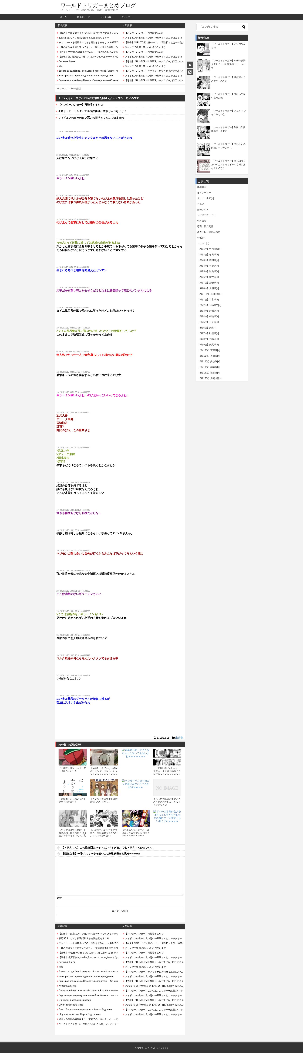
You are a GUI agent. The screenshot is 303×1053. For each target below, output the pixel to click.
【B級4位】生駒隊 (206, 316)
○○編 (199, 237)
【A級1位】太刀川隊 (207, 249)
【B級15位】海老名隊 (208, 378)
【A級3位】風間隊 (206, 260)
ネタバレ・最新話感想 (208, 232)
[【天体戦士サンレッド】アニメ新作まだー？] (72, 757)
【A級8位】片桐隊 (206, 288)
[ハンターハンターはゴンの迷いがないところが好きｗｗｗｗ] (136, 793)
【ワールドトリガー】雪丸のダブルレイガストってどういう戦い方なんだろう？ (228, 164)
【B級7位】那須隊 (206, 333)
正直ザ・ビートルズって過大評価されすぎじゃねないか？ (92, 111)
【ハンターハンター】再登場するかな (80, 104)
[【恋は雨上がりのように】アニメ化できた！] (72, 787)
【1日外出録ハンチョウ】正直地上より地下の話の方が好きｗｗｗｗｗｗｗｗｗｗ (167, 772)
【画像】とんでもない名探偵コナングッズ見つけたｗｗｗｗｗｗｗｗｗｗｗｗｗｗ (103, 772)
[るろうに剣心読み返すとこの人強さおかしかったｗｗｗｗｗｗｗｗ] (167, 787)
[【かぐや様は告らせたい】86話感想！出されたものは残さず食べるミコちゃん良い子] (72, 818)
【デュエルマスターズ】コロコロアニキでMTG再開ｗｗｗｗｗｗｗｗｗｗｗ (136, 832)
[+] (212, 198)
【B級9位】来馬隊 (206, 344)
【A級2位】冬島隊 (206, 254)
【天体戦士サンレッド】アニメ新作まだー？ (72, 769)
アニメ (200, 204)
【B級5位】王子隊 (206, 322)
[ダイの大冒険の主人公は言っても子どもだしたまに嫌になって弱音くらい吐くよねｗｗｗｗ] (167, 824)
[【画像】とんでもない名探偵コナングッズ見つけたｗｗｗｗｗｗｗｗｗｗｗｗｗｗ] (104, 757)
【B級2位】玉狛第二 (207, 305)
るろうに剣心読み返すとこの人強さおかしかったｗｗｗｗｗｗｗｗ (167, 802)
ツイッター (127, 17)
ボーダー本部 (204, 198)
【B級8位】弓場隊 (206, 339)
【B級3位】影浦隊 (206, 310)
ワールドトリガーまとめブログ (98, 5)
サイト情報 (105, 17)
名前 (59, 898)
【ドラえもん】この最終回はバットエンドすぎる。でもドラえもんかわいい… (107, 847)
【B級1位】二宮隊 (206, 299)
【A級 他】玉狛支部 (208, 294)
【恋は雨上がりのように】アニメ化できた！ (72, 800)
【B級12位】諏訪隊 (207, 361)
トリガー (201, 243)
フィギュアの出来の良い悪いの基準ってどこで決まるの (91, 117)
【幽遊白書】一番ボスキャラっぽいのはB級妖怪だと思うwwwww (101, 853)
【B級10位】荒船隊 (207, 350)
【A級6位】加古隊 (206, 277)
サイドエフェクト (206, 215)
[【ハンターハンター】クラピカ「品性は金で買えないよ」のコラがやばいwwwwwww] (104, 818)
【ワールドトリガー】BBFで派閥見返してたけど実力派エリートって (228, 64)
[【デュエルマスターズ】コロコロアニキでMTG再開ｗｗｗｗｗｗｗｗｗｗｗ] (136, 818)
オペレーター (204, 192)
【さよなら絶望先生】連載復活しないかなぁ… (103, 800)
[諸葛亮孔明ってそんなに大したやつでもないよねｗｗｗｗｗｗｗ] (136, 763)
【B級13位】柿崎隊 (207, 367)
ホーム (63, 17)
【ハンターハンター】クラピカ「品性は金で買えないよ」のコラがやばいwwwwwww (103, 834)
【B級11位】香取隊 (207, 356)
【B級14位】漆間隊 (207, 372)
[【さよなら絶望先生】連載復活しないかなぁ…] (104, 787)
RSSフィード (83, 17)
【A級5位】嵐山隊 (206, 271)
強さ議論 (201, 220)
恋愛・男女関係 (205, 226)
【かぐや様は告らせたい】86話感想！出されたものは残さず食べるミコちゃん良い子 (72, 834)
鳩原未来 (201, 187)
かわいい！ (203, 209)
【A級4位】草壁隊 (206, 265)
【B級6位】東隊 (205, 327)
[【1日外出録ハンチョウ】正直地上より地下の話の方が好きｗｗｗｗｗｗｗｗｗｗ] (167, 757)
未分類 (179, 737)
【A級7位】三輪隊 (206, 282)
